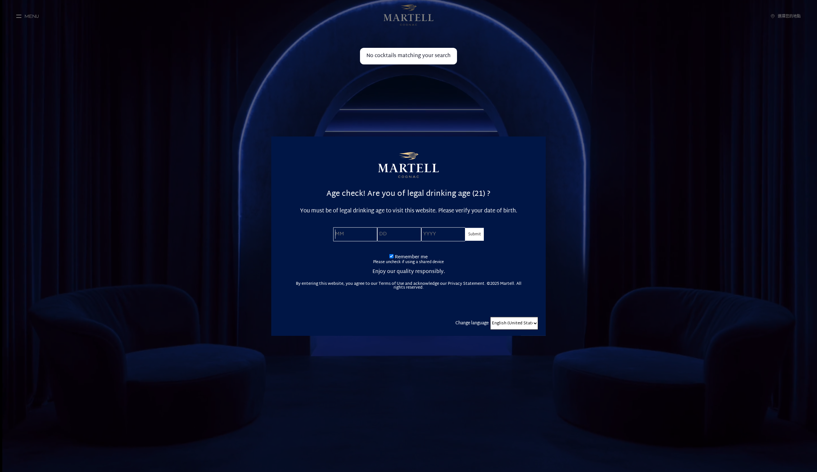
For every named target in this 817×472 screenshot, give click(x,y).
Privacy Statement (466, 283)
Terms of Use (391, 283)
